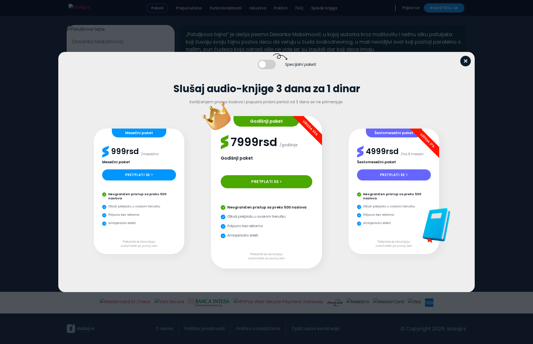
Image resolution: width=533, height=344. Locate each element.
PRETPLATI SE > (139, 174)
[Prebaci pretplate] (267, 64)
